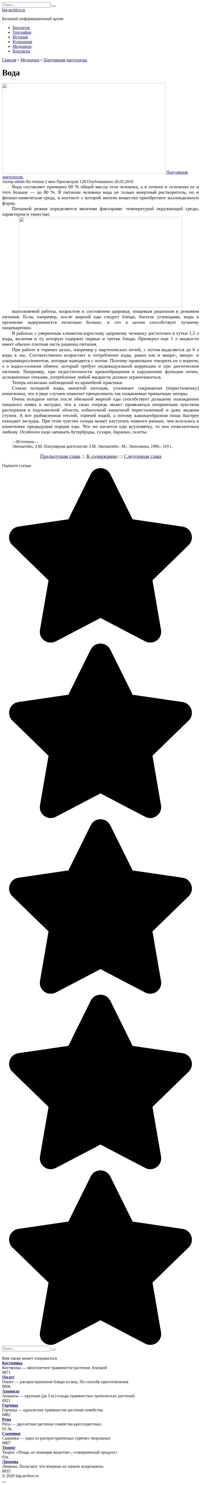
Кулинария (22, 41)
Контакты (21, 51)
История (20, 37)
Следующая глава (142, 456)
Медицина (22, 46)
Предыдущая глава (60, 456)
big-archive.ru (13, 10)
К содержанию (102, 456)
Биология (21, 27)
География (22, 32)
